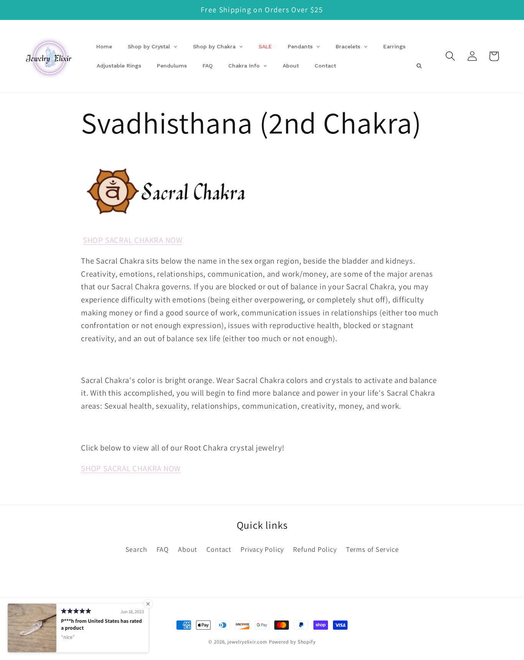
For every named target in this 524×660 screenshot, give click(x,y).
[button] (450, 56)
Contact (218, 549)
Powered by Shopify (292, 642)
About (187, 549)
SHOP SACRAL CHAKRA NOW (133, 240)
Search (136, 549)
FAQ (163, 549)
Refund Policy (314, 549)
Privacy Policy (262, 549)
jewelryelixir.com (247, 642)
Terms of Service (372, 549)
